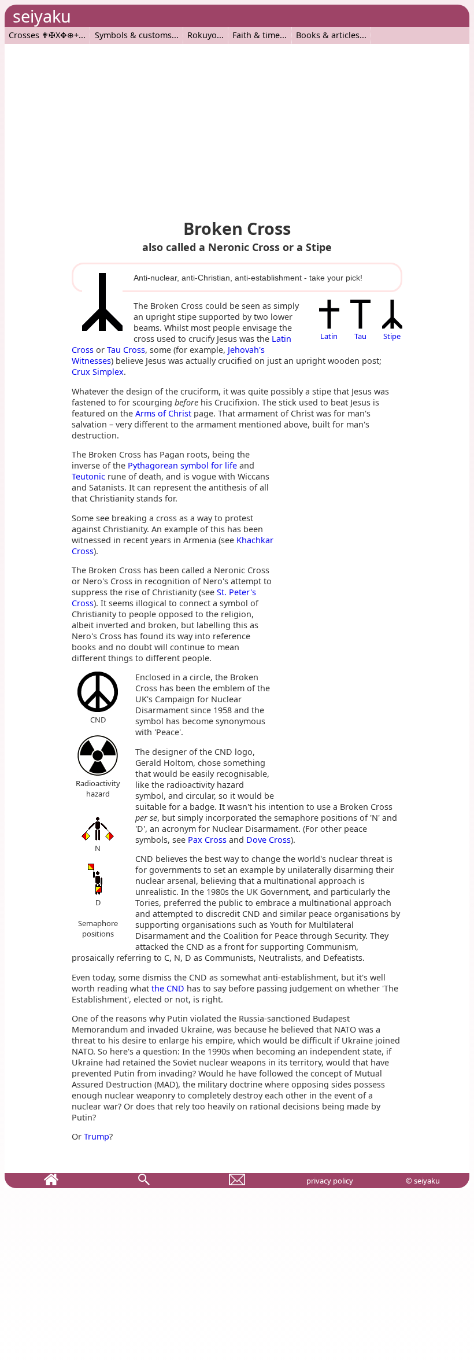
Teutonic (88, 476)
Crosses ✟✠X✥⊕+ (44, 35)
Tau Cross (126, 349)
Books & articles (328, 35)
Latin (329, 336)
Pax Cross (207, 839)
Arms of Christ (163, 413)
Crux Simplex (98, 371)
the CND (167, 988)
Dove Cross (268, 839)
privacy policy (329, 1180)
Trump (96, 1136)
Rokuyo (202, 35)
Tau (360, 336)
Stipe (392, 336)
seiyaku (42, 16)
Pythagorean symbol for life (182, 465)
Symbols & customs (133, 35)
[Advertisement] (237, 125)
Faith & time (256, 35)
